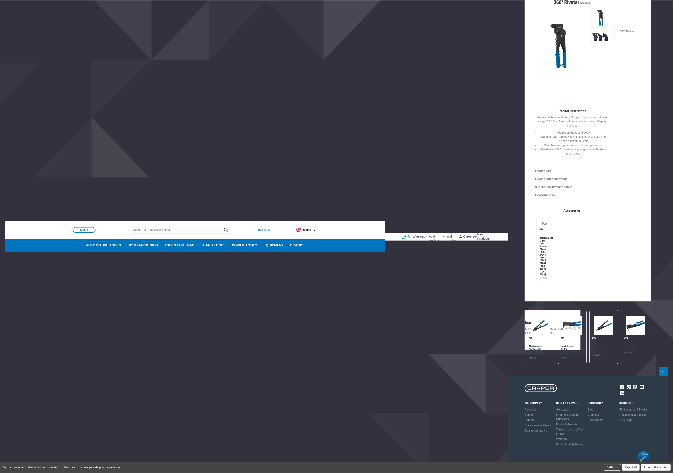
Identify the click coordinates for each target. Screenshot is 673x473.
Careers (530, 420)
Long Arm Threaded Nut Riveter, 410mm (600, 349)
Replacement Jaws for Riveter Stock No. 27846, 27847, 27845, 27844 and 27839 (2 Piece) (542, 256)
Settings (612, 467)
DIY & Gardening (142, 245)
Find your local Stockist (633, 409)
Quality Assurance (536, 430)
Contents (543, 171)
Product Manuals (566, 424)
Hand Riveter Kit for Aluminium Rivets (567, 350)
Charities (593, 414)
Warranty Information (554, 187)
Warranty (561, 438)
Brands (297, 245)
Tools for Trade (180, 245)
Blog (590, 409)
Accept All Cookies (656, 467)
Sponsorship (595, 420)
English (307, 229)
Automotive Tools (103, 245)
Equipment (274, 245)
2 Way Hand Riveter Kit (630, 347)
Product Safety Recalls (570, 444)
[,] (540, 325)
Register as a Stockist (632, 414)
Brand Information (551, 179)
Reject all (631, 467)
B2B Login (264, 229)
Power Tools (244, 245)
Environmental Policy (538, 425)
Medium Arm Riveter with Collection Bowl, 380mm (535, 350)
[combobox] (306, 229)
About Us (530, 409)
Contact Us (563, 409)
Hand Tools (214, 245)
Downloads (545, 195)
